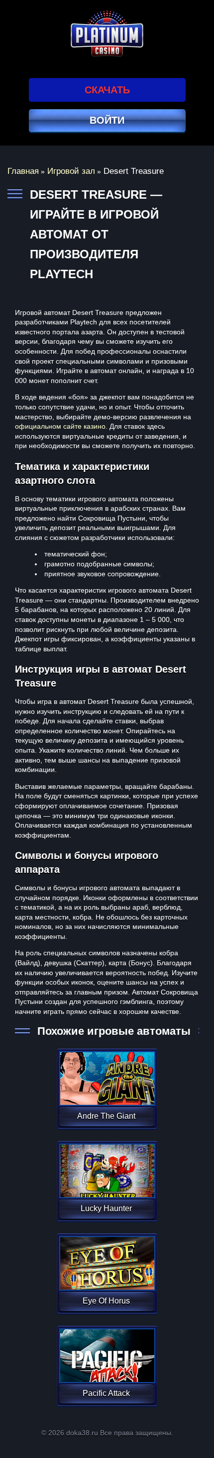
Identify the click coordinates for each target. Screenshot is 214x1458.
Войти (107, 120)
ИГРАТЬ (106, 1072)
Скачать (107, 89)
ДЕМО (106, 1090)
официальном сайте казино (60, 426)
